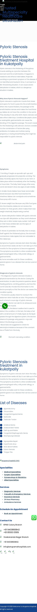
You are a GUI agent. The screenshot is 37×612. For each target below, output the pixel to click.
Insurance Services (12, 497)
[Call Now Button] (5, 306)
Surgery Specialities (12, 474)
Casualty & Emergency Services (17, 494)
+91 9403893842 (11, 529)
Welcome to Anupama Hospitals (25, 606)
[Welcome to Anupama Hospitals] (18, 1)
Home (2, 20)
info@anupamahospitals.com (17, 546)
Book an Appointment (13, 513)
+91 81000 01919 (11, 532)
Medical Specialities (12, 472)
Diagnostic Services (12, 491)
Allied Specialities (11, 480)
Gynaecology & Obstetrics (15, 477)
